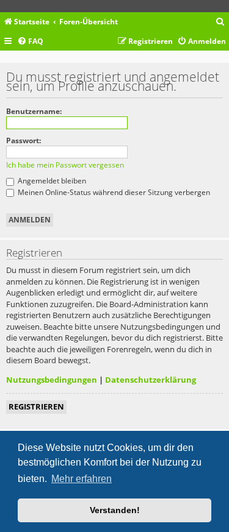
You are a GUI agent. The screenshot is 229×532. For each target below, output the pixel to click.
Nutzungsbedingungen (51, 379)
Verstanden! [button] (115, 510)
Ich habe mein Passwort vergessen (65, 164)
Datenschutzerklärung (150, 379)
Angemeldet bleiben (51, 181)
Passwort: (23, 140)
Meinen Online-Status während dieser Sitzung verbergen (113, 192)
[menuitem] (220, 22)
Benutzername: (34, 111)
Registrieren (36, 406)
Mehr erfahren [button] (81, 478)
